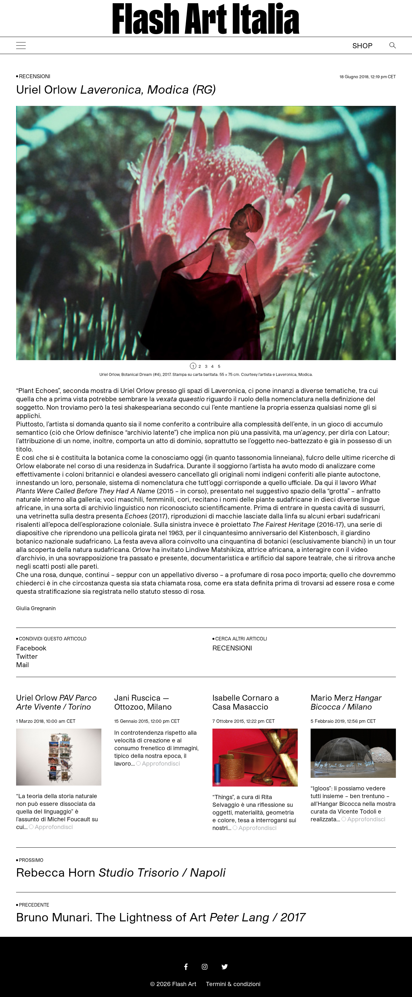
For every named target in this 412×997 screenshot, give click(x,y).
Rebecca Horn (121, 872)
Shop (362, 45)
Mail (22, 664)
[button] (301, 241)
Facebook (31, 648)
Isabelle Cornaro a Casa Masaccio (245, 702)
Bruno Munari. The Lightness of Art (160, 917)
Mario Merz (346, 702)
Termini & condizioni (233, 983)
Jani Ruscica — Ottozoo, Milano (143, 702)
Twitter (27, 656)
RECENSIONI (34, 76)
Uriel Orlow (56, 702)
